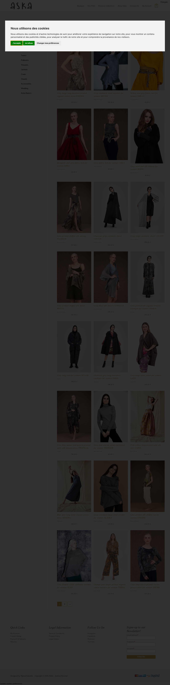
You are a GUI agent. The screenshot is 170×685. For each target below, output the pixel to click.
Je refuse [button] (29, 43)
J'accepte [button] (17, 43)
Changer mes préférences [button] (48, 43)
